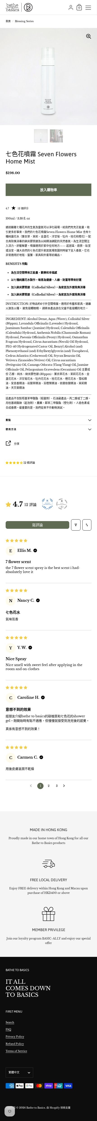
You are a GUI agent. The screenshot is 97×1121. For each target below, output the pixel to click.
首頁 (8, 21)
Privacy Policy (15, 1036)
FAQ (8, 1029)
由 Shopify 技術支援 (58, 1107)
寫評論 (37, 525)
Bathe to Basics (35, 1107)
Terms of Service (16, 1051)
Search (10, 1022)
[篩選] (76, 525)
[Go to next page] (65, 786)
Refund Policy (15, 1043)
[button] (14, 462)
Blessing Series (24, 21)
